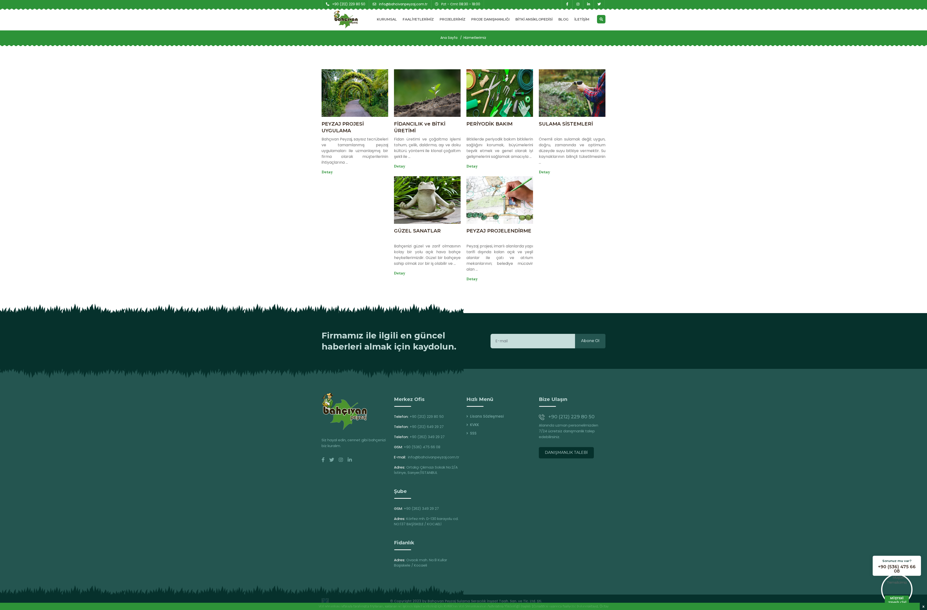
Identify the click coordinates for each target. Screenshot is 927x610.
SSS (473, 433)
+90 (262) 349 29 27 (427, 436)
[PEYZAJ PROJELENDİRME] (499, 200)
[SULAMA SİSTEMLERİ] (572, 93)
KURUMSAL (387, 19)
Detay (327, 171)
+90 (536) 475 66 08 (422, 446)
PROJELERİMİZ (452, 19)
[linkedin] (588, 4)
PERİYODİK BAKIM (489, 124)
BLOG (563, 19)
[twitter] (599, 4)
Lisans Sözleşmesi (487, 416)
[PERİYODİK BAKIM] (499, 93)
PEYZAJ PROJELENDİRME (498, 231)
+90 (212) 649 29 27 (427, 426)
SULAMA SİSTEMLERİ (566, 124)
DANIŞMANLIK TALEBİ (566, 452)
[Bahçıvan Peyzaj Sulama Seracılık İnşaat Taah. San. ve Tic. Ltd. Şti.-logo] (344, 411)
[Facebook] (567, 4)
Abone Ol (590, 340)
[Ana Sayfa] (346, 19)
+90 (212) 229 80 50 (427, 416)
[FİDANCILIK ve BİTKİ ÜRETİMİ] (427, 93)
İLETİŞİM (581, 19)
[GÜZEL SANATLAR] (427, 200)
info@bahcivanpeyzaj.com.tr (433, 457)
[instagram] (577, 4)
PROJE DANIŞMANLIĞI (490, 19)
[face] (323, 460)
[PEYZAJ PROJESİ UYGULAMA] (355, 93)
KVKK (474, 424)
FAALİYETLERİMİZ (418, 19)
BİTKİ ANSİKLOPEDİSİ (534, 19)
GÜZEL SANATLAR (417, 231)
